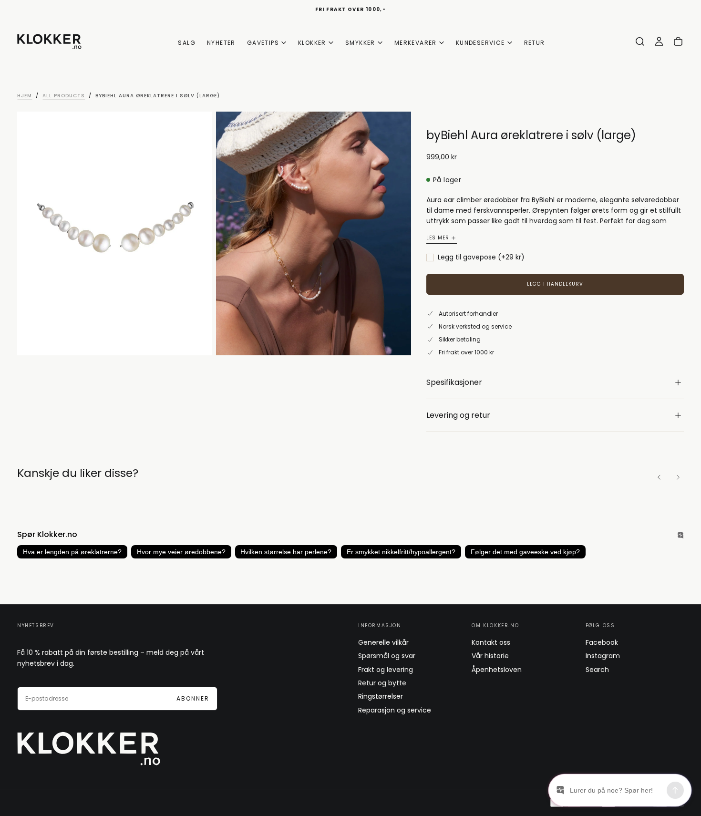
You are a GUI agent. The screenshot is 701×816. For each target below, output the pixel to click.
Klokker (312, 43)
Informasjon (380, 625)
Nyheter (221, 43)
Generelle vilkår (383, 642)
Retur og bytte (382, 683)
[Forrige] (659, 477)
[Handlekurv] (678, 41)
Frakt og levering (385, 669)
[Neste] (678, 477)
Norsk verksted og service (475, 326)
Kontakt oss (491, 642)
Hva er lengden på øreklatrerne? (72, 552)
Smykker (360, 43)
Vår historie (490, 656)
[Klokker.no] (88, 748)
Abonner (192, 698)
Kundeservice (480, 43)
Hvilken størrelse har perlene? (285, 552)
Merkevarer (415, 43)
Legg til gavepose (481, 257)
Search (597, 669)
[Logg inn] (659, 41)
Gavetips (263, 43)
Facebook (602, 642)
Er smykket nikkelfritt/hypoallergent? (401, 552)
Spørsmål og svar (386, 656)
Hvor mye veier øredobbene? (181, 552)
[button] (640, 41)
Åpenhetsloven (497, 669)
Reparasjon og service (394, 710)
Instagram (603, 656)
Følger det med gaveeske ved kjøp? (525, 552)
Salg (187, 43)
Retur (534, 43)
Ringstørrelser (380, 696)
